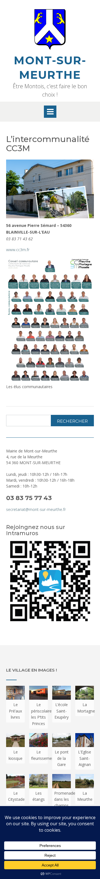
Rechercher (72, 421)
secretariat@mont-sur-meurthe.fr (36, 509)
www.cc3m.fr (17, 249)
